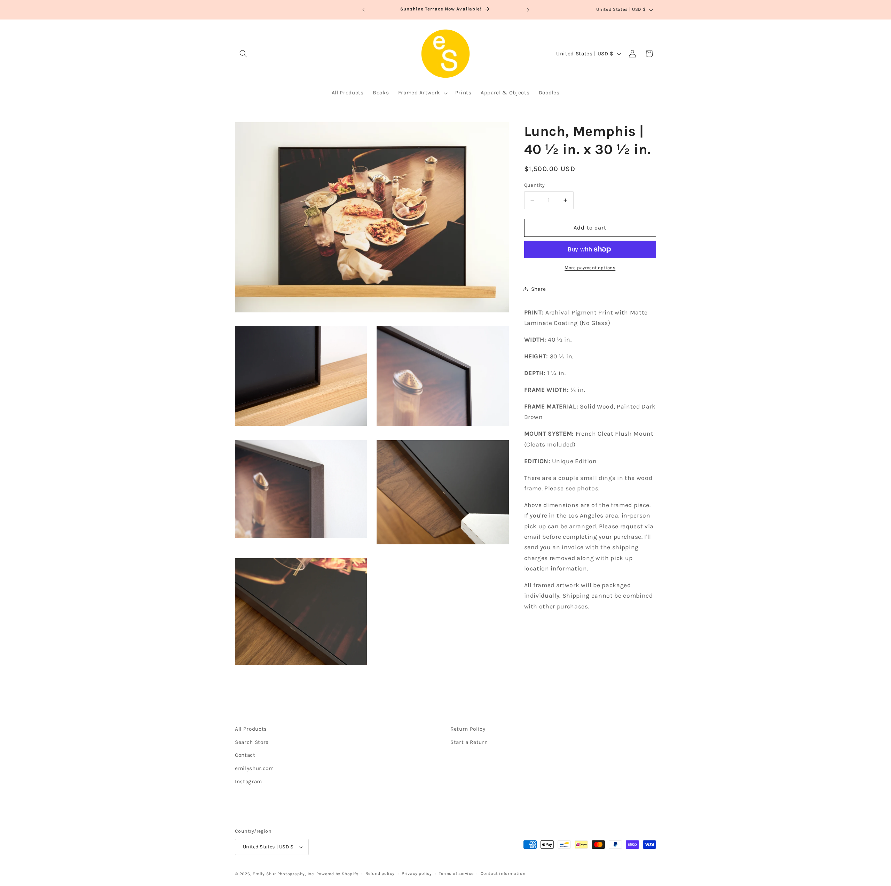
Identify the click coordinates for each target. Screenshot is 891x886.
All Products (251, 729)
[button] (243, 53)
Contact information (503, 873)
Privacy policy (417, 873)
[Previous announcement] (363, 9)
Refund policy (380, 873)
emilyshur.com (254, 768)
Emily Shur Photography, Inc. (284, 873)
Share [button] (538, 289)
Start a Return (469, 742)
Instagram (248, 781)
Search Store (252, 742)
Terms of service (456, 873)
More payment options (590, 267)
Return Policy (468, 729)
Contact (245, 755)
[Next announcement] (528, 9)
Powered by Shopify (337, 873)
